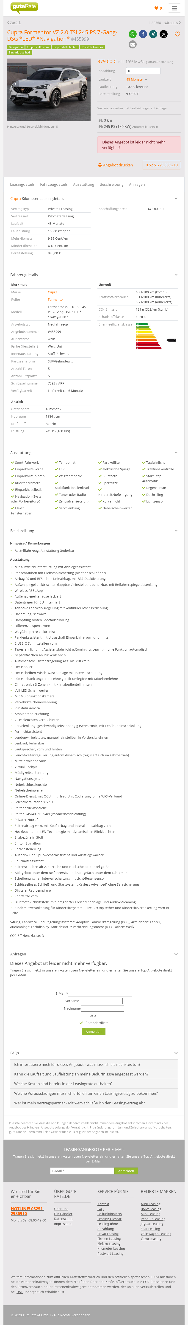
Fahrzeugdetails (54, 184)
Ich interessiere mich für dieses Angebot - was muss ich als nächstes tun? (77, 1064)
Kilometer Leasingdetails (37, 198)
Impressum (63, 1223)
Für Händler (63, 1214)
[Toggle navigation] (174, 8)
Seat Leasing (150, 1229)
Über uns (61, 1209)
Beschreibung (112, 184)
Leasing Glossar (109, 1219)
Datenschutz (63, 1218)
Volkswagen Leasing (156, 1234)
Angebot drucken (117, 165)
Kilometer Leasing (111, 1248)
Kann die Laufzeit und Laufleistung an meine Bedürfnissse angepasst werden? (81, 1074)
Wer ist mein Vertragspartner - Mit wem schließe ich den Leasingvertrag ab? (79, 1103)
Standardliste (97, 1023)
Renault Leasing (153, 1219)
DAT (20, 1292)
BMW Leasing (151, 1209)
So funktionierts (109, 1214)
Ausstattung (83, 184)
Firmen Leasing (109, 1238)
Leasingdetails (22, 184)
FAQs (14, 1053)
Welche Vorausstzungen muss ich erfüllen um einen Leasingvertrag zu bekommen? (86, 1093)
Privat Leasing (108, 1234)
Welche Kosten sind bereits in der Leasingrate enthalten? (63, 1083)
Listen (94, 1015)
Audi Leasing (150, 1204)
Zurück (15, 22)
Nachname (72, 1008)
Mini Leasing (150, 1214)
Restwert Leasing (110, 1253)
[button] (133, 34)
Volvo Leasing (151, 1238)
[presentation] (15, 84)
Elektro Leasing (109, 1243)
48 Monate (135, 79)
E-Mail (62, 993)
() (161, 8)
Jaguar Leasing (152, 1223)
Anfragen (137, 184)
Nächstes (171, 22)
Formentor (56, 299)
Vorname (72, 1001)
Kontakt (103, 1204)
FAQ (100, 1209)
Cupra (52, 292)
